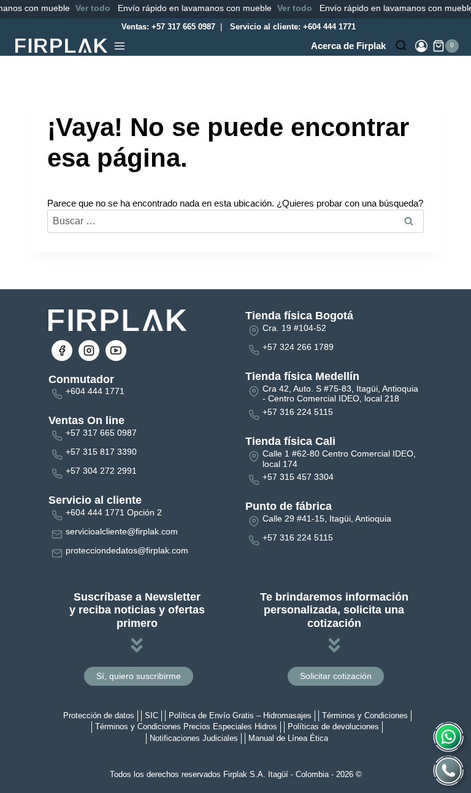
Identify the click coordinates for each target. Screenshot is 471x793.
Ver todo (84, 8)
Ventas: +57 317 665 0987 (167, 26)
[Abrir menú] (119, 46)
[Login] (421, 46)
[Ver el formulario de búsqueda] (401, 46)
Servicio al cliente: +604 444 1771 (292, 26)
